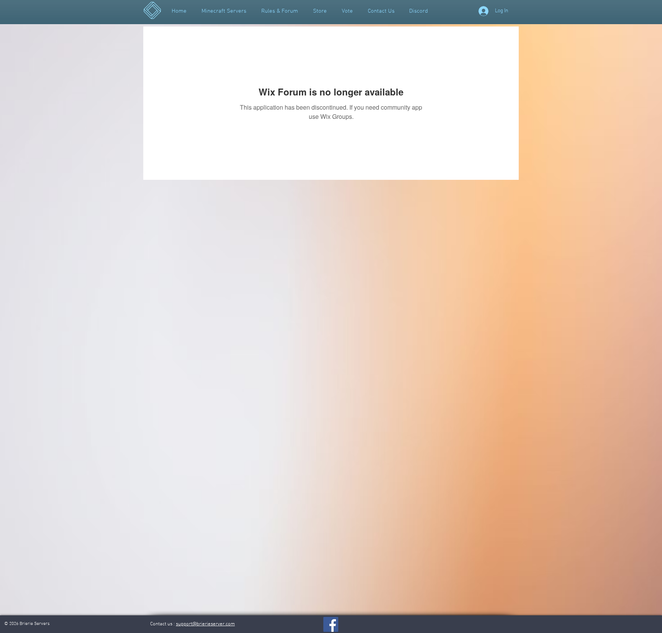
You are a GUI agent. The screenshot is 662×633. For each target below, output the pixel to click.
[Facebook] (330, 624)
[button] (279, 11)
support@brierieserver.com (205, 624)
